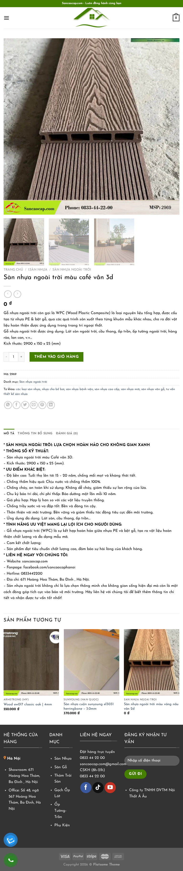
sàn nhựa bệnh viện (79, 389)
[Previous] (13, 126)
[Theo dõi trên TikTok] (98, 787)
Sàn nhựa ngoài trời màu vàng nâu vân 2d (151, 706)
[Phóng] (10, 208)
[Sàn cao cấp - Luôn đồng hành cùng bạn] (91, 18)
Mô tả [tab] (9, 433)
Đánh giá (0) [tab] (67, 433)
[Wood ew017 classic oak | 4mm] (31, 662)
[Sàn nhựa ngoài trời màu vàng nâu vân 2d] (151, 662)
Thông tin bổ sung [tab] (35, 433)
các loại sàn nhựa (28, 389)
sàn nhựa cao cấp (107, 389)
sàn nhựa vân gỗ (152, 389)
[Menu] (6, 18)
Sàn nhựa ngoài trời (71, 269)
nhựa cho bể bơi (53, 389)
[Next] (170, 126)
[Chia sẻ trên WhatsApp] (8, 405)
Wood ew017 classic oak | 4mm (28, 704)
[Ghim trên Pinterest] (42, 405)
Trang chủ (13, 269)
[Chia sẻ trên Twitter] (25, 405)
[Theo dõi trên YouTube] (110, 787)
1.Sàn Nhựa (37, 269)
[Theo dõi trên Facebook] (86, 787)
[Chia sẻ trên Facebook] (16, 405)
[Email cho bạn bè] (34, 405)
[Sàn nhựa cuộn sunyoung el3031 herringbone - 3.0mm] (91, 662)
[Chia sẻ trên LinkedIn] (51, 405)
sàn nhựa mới (130, 389)
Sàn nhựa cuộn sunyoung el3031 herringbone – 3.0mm (89, 706)
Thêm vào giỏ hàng (56, 357)
